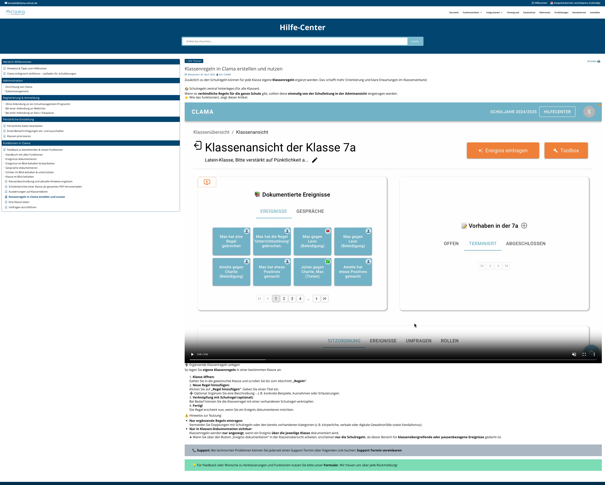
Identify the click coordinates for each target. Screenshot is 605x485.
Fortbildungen (561, 12)
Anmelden (595, 12)
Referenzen (544, 12)
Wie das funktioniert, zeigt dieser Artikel (218, 97)
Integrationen (493, 12)
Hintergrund (513, 12)
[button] (91, 62)
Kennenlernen (579, 12)
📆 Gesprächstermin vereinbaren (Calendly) (575, 3)
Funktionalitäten (471, 12)
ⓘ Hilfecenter (539, 3)
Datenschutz (529, 12)
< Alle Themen (194, 60)
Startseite (454, 12)
